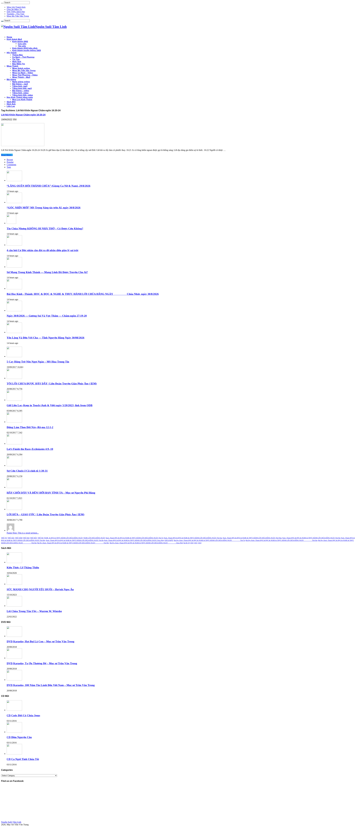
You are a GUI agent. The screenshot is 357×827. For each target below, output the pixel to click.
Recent (10, 159)
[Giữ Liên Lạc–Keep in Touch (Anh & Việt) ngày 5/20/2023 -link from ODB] (14, 400)
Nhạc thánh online (21, 68)
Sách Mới (11, 102)
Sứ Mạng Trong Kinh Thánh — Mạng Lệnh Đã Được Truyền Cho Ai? (47, 272)
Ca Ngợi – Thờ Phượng (23, 57)
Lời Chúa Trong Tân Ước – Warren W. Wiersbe (34, 611)
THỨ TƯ (4, 538)
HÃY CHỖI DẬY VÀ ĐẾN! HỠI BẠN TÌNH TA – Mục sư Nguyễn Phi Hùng (51, 492)
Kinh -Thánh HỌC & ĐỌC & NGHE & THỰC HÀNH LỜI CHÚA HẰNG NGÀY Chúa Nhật (134, 540)
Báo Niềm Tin (18, 64)
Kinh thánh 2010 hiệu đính (25, 48)
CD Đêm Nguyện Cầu (19, 737)
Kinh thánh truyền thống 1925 (26, 50)
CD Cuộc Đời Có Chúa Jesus (23, 715)
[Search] (2, 3)
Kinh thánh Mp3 (14, 39)
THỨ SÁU (11, 538)
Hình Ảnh (16, 61)
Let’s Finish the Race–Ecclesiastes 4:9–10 (30, 449)
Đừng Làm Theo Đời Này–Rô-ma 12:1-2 (30, 427)
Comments (11, 164)
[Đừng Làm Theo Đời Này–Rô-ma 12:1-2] (14, 422)
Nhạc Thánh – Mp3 (21, 77)
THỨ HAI (26, 538)
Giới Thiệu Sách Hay (16, 11)
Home (9, 37)
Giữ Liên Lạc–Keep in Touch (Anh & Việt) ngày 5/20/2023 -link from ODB (49, 405)
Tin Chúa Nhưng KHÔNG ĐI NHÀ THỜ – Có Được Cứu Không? (45, 228)
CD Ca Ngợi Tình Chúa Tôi (23, 759)
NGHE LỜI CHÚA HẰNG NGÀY (94, 538)
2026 (192, 543)
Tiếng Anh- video (20, 93)
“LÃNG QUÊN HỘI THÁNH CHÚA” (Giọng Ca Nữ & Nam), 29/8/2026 (48, 185)
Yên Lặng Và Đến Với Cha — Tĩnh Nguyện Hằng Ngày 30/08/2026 (45, 337)
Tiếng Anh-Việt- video (22, 95)
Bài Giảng (11, 79)
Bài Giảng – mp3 (20, 84)
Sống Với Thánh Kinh (16, 7)
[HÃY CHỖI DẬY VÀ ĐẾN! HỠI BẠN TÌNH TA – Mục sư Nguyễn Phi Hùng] (14, 487)
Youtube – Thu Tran (15, 14)
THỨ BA (41, 538)
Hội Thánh (12, 52)
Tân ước (22, 46)
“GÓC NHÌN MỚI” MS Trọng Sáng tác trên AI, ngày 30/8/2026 (43, 207)
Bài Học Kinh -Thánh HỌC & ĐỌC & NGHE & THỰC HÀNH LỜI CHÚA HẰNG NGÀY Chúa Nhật (146, 543)
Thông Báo (17, 55)
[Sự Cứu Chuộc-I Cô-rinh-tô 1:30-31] (14, 465)
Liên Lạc (11, 106)
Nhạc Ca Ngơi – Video (22, 73)
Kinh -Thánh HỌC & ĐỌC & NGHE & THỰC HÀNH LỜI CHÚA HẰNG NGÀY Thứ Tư (134, 538)
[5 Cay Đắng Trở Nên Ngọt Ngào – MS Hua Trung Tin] (14, 356)
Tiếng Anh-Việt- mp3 (22, 88)
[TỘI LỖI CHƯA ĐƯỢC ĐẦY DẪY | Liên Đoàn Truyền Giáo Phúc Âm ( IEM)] (14, 378)
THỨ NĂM (18, 538)
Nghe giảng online (21, 82)
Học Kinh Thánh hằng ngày (20, 97)
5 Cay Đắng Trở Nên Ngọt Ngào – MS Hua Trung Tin (38, 361)
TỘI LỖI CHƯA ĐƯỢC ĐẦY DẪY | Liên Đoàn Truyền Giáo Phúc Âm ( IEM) (52, 383)
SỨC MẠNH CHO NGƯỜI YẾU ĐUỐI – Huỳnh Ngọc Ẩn (40, 589)
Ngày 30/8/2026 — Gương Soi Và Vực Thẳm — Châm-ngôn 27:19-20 (47, 315)
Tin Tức (16, 59)
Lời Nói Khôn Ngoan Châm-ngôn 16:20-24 (23, 115)
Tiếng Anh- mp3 (19, 86)
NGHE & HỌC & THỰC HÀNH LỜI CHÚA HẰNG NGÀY (63, 538)
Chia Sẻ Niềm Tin (14, 9)
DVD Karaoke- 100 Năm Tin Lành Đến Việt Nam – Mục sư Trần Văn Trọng (51, 685)
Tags (9, 167)
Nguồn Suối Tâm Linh (11, 822)
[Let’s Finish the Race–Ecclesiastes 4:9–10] (14, 443)
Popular (10, 162)
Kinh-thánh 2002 (20, 41)
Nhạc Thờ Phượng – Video (25, 75)
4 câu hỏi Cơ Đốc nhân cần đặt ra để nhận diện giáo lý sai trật (42, 250)
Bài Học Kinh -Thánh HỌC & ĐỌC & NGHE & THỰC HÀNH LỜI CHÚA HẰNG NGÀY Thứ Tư (209, 540)
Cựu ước (22, 44)
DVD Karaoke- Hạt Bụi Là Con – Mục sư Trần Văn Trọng (40, 641)
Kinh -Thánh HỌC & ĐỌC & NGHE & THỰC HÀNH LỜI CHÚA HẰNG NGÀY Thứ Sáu (193, 538)
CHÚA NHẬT (168, 540)
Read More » (7, 155)
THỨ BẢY (33, 538)
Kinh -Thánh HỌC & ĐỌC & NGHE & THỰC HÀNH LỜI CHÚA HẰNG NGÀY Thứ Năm (252, 538)
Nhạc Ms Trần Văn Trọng (18, 16)
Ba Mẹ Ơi (187, 543)
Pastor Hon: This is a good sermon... (23, 533)
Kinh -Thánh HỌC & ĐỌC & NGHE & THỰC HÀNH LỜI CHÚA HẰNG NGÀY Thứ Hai (311, 538)
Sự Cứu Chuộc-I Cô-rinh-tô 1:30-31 (27, 470)
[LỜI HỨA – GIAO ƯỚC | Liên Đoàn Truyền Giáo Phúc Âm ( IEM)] (14, 509)
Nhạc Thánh (12, 66)
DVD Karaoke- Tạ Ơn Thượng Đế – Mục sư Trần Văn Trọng (42, 663)
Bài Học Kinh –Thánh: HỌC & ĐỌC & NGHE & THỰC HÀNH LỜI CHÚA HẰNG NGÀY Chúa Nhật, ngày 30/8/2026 (83, 294)
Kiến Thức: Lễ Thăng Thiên (23, 567)
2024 (199, 543)
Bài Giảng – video (20, 90)
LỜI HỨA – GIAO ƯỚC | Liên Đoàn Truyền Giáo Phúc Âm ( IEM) (45, 514)
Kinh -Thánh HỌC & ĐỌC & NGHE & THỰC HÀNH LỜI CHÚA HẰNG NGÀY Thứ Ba (75, 540)
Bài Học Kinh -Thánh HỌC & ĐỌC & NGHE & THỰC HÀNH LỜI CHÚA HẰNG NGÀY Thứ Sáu (282, 540)
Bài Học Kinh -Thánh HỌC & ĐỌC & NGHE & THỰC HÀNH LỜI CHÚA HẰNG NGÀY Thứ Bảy (73, 543)
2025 (195, 543)
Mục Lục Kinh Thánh (22, 99)
